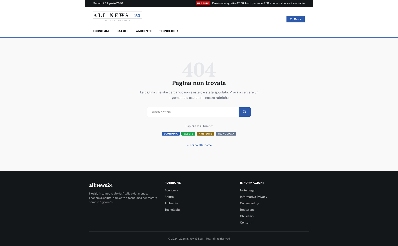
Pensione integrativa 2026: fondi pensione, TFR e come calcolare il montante (258, 3)
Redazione (247, 209)
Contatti (245, 222)
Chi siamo (247, 216)
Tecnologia (169, 31)
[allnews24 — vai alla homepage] (117, 17)
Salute (123, 31)
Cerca (297, 19)
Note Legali (248, 190)
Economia (101, 31)
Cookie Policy (249, 203)
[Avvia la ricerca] (245, 112)
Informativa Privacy (253, 196)
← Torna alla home (199, 145)
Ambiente (144, 31)
